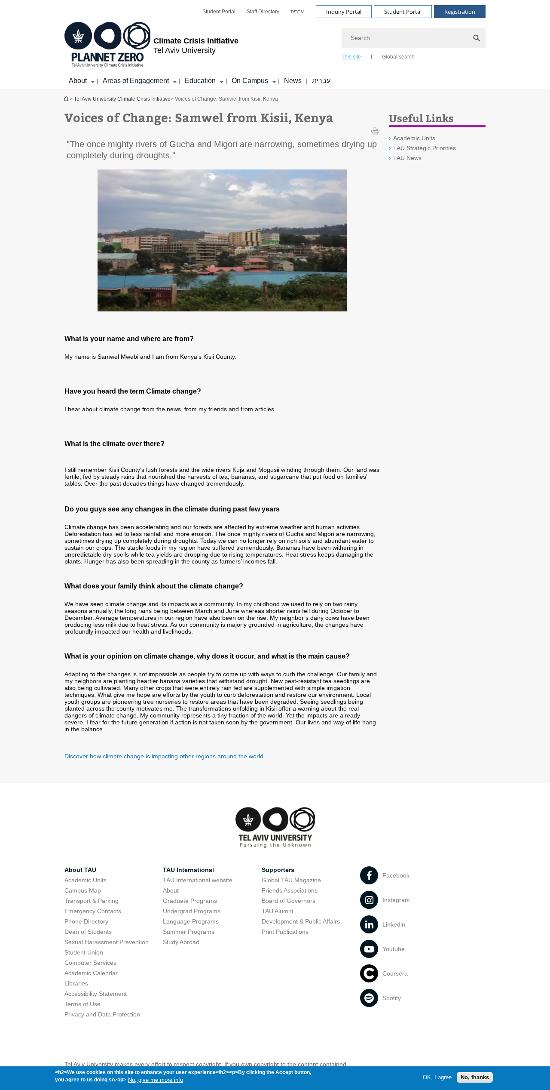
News (293, 80)
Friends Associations (290, 890)
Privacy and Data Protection (102, 1014)
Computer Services (90, 962)
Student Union (83, 952)
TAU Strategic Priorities (424, 148)
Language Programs (191, 921)
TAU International (188, 869)
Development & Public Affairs (301, 921)
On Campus (250, 80)
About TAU (80, 869)
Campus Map (82, 890)
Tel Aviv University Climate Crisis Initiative (122, 99)
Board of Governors (288, 900)
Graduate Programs (190, 900)
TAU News (407, 157)
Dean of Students (88, 931)
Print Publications (285, 931)
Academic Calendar (91, 973)
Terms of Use (82, 1004)
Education (200, 80)
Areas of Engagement (136, 80)
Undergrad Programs (191, 911)
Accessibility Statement (95, 993)
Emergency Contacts (92, 911)
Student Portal (218, 12)
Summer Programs (188, 931)
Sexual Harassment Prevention (106, 942)
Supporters (278, 869)
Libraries (76, 983)
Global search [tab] (398, 57)
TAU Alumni (277, 911)
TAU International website (197, 880)
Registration (459, 11)
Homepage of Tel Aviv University (67, 98)
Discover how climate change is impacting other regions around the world (163, 756)
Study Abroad (181, 942)
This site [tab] (351, 57)
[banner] (275, 44)
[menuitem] (219, 12)
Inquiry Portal (343, 11)
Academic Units (414, 138)
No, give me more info (155, 1079)
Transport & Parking (91, 900)
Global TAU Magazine (291, 880)
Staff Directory (263, 12)
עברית (297, 12)
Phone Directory (86, 921)
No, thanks (475, 1077)
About (78, 80)
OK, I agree (437, 1077)
